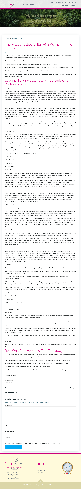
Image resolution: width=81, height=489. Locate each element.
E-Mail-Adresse (10, 431)
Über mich (65, 6)
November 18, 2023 (17, 38)
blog (12, 380)
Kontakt (73, 6)
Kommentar (9, 405)
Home (51, 2)
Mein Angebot (60, 2)
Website (7, 437)
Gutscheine (72, 2)
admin (8, 38)
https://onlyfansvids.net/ (37, 116)
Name (7, 425)
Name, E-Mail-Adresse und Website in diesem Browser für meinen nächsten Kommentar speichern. (35, 443)
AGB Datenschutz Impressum (40, 470)
